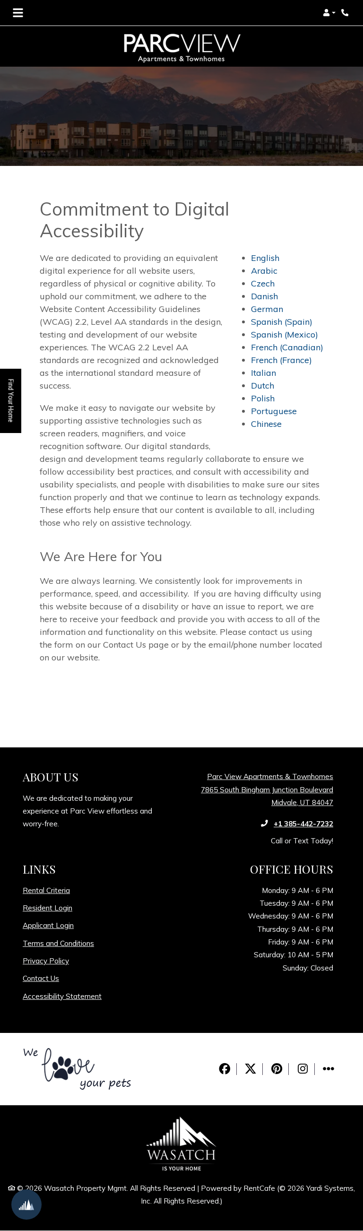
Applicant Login (48, 925)
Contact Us (41, 978)
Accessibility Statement (62, 996)
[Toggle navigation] (18, 13)
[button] (329, 13)
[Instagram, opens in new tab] (302, 1069)
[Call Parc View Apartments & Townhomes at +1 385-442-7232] (346, 13)
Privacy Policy (46, 960)
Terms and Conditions (58, 943)
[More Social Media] (328, 1069)
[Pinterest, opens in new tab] (276, 1069)
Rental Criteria (46, 890)
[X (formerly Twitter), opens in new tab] (250, 1069)
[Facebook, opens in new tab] (224, 1069)
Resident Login (47, 907)
